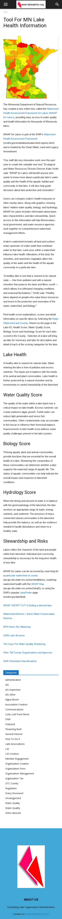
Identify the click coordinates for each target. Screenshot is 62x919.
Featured (10, 724)
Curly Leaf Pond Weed (17, 714)
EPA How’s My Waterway (17, 626)
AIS (7, 684)
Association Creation (16, 704)
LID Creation (12, 753)
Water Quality (12, 803)
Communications (14, 709)
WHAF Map (37, 584)
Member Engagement (17, 758)
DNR (5, 12)
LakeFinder (26, 592)
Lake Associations (15, 743)
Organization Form (15, 768)
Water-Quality (12, 808)
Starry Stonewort (14, 793)
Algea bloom (12, 699)
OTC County (11, 783)
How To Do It (12, 739)
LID (7, 748)
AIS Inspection (13, 689)
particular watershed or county (21, 575)
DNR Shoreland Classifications (20, 661)
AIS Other (10, 694)
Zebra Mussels (13, 812)
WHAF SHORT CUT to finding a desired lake (27, 605)
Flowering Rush (13, 729)
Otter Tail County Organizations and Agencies (27, 652)
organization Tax (14, 778)
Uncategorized (13, 798)
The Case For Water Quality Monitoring (24, 644)
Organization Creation (17, 763)
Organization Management (19, 773)
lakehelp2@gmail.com (37, 914)
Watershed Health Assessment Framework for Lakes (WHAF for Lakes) (30, 113)
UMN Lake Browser (14, 635)
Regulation (11, 788)
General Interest (13, 734)
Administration (13, 679)
